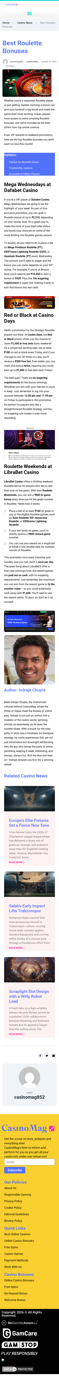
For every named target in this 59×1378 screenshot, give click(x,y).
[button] (29, 13)
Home (5, 22)
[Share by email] (54, 1056)
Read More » (16, 862)
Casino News (24, 22)
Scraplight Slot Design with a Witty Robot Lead (29, 996)
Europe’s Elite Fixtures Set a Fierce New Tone (29, 823)
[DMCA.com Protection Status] (18, 1368)
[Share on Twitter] (47, 1056)
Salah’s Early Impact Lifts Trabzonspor (27, 908)
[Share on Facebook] (40, 1056)
